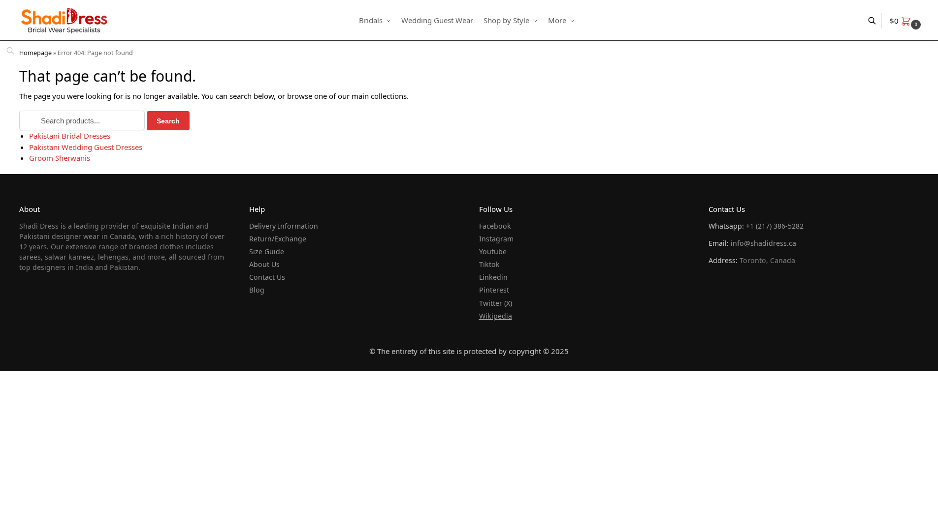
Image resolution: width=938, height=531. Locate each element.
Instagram (496, 238)
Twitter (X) (495, 303)
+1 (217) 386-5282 (775, 226)
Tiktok (489, 264)
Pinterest (494, 290)
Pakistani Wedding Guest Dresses (85, 147)
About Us (264, 264)
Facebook (495, 226)
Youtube (493, 251)
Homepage (35, 52)
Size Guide (266, 251)
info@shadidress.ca (763, 243)
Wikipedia (495, 316)
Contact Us (267, 277)
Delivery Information (283, 226)
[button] (906, 20)
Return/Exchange (277, 238)
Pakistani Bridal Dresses (69, 136)
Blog (256, 290)
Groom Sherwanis (59, 158)
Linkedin (493, 277)
